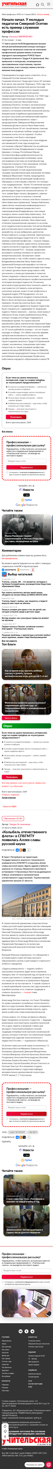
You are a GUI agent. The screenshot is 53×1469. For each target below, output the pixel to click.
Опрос (7, 726)
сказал (27, 992)
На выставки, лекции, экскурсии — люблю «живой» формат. (25, 399)
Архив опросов (9, 797)
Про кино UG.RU (11, 533)
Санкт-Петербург (17, 1132)
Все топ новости (9, 641)
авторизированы (10, 558)
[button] (9, 569)
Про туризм (6, 1358)
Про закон (5, 1350)
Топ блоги (9, 644)
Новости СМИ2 (10, 806)
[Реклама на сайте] (48, 1465)
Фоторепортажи (35, 1384)
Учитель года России (35, 1347)
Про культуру (6, 1347)
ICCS (30, 1381)
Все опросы (7, 431)
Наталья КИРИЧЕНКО (20, 36)
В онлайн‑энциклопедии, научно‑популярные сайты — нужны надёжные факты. (26, 393)
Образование (6, 1341)
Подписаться (27, 467)
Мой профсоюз (33, 1362)
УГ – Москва (32, 1359)
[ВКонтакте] (17, 850)
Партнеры (5, 1390)
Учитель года (6, 1361)
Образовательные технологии (39, 1344)
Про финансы (6, 1367)
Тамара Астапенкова (19, 824)
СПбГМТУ (32, 1132)
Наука (4, 1344)
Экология (5, 1353)
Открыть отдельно (10, 795)
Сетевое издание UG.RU (36, 1356)
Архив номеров (33, 1365)
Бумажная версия (34, 1374)
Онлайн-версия (33, 1377)
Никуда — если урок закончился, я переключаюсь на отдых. (22, 410)
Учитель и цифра (8, 1373)
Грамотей (5, 1364)
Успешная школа (34, 1341)
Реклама (5, 1388)
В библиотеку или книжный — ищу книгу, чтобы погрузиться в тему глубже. (27, 404)
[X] (24, 850)
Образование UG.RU (13, 818)
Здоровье (5, 1370)
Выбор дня (5, 1355)
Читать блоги (11, 718)
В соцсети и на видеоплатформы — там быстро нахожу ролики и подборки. (27, 388)
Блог (30, 1387)
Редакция (5, 1385)
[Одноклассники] (20, 850)
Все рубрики (6, 1376)
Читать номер (43, 14)
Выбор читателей (20, 574)
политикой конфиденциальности (31, 472)
